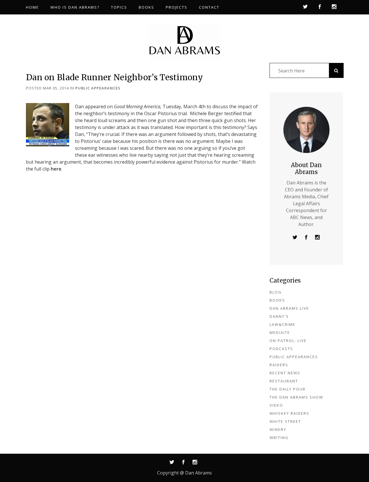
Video (276, 405)
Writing (279, 437)
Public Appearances (98, 88)
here (56, 169)
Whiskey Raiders (289, 413)
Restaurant (284, 381)
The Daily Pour (288, 389)
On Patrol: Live (288, 340)
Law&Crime (282, 324)
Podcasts (281, 348)
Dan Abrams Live (289, 308)
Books (277, 300)
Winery (278, 429)
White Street (285, 421)
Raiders (279, 364)
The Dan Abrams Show (296, 397)
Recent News (285, 372)
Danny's (279, 316)
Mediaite (280, 332)
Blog (276, 292)
